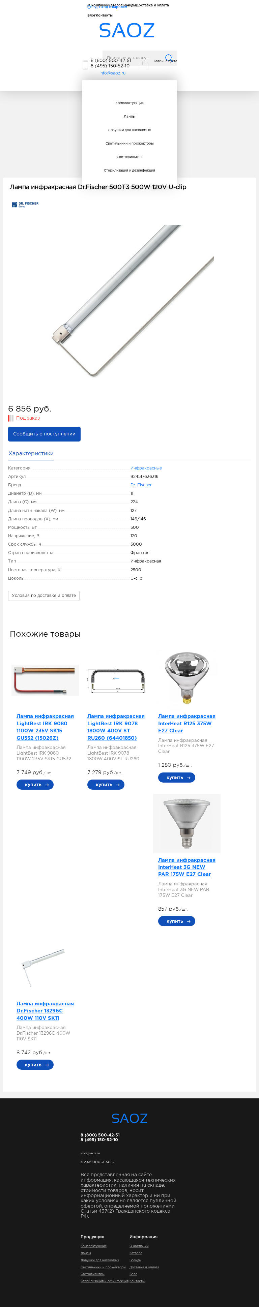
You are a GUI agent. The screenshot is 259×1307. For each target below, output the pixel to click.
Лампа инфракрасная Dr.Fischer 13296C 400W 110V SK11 (45, 1011)
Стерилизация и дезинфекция (129, 170)
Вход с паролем (113, 7)
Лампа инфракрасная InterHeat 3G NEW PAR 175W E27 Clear (186, 867)
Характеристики (31, 453)
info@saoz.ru (112, 73)
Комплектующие (129, 103)
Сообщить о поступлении (44, 434)
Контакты (104, 15)
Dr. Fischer (141, 485)
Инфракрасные (146, 468)
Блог (91, 15)
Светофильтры (129, 157)
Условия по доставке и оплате (44, 596)
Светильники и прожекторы (130, 143)
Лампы (130, 116)
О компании (139, 1246)
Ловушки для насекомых (129, 130)
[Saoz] (126, 30)
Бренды (135, 1260)
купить (33, 784)
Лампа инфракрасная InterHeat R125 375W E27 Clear (186, 723)
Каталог (136, 1253)
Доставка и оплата (144, 1267)
